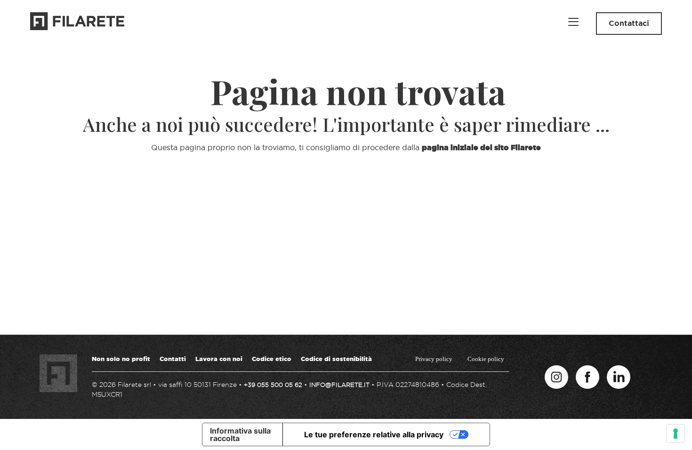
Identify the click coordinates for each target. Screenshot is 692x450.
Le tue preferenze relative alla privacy (373, 434)
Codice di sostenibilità (336, 358)
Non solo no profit (121, 358)
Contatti (173, 358)
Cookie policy (485, 358)
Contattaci (629, 23)
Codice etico (271, 358)
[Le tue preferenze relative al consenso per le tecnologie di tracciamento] (675, 433)
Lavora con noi (218, 358)
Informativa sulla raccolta (240, 434)
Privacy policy (433, 358)
